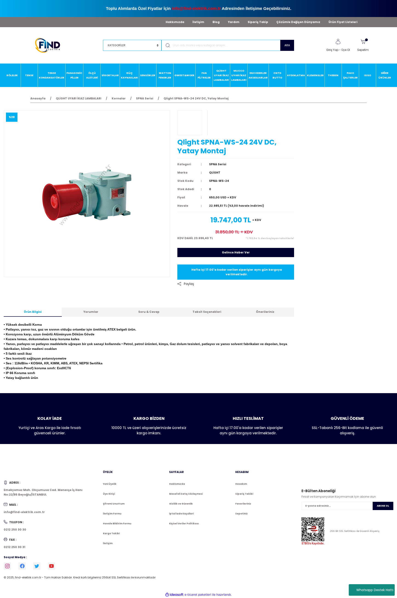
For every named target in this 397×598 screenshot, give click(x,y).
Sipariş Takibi (244, 494)
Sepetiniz (241, 513)
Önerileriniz (265, 312)
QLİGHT (214, 172)
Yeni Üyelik (109, 484)
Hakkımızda (175, 22)
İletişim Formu (112, 513)
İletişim (198, 22)
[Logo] (50, 45)
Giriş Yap (332, 50)
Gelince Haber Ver (236, 252)
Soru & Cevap (148, 312)
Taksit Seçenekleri (207, 312)
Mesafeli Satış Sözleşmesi (186, 494)
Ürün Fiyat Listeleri (343, 22)
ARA (287, 45)
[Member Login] (338, 41)
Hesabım (241, 484)
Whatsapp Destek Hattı (374, 590)
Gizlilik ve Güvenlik (181, 503)
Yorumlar (90, 312)
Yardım (233, 22)
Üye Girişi (109, 494)
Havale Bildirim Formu (117, 523)
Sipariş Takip (258, 22)
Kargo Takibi (111, 533)
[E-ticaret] (197, 595)
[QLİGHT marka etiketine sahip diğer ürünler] (189, 122)
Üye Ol (345, 50)
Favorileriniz (243, 503)
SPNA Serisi (217, 164)
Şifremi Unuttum (114, 503)
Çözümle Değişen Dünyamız (298, 22)
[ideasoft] (174, 594)
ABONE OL (383, 506)
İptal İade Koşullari (181, 513)
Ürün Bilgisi (33, 312)
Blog (216, 22)
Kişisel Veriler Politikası (184, 523)
